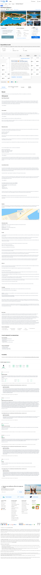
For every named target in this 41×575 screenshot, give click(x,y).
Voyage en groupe (3, 505)
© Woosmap (27, 219)
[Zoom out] (38, 210)
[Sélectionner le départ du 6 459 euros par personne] (37, 61)
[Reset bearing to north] (38, 212)
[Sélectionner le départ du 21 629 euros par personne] (3, 74)
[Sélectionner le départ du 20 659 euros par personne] (37, 69)
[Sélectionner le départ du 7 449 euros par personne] (3, 65)
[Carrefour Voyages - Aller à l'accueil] (4, 1)
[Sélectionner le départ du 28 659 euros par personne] (3, 78)
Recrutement (3, 504)
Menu (10, 1)
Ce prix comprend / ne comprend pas (13, 87)
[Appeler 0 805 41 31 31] (36, 504)
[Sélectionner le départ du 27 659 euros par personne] (37, 74)
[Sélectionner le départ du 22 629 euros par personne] (9, 74)
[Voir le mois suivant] (40, 56)
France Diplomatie (13, 501)
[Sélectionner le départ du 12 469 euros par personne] (32, 65)
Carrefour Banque (24, 505)
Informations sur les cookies (14, 517)
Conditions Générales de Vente (15, 504)
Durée (13, 48)
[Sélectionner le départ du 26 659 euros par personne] (32, 74)
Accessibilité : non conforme (14, 518)
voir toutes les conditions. (10, 527)
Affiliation (2, 501)
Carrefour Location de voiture (25, 504)
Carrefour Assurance (24, 508)
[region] (20, 68)
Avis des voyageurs (29, 87)
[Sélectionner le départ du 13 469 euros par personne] (37, 65)
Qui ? (23, 48)
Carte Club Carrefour (14, 511)
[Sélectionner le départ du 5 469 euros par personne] (32, 61)
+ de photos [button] (37, 23)
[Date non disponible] (9, 61)
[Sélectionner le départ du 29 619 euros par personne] (9, 78)
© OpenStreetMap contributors (35, 219)
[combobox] (7, 50)
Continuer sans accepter (25, 58)
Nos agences (33, 501)
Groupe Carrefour (24, 501)
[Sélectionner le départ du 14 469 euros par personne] (3, 69)
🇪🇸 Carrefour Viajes (3, 509)
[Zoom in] (38, 209)
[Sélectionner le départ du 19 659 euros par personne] (32, 69)
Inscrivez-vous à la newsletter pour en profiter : (7, 490)
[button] (13, 18)
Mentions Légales (13, 512)
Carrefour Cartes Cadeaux (25, 509)
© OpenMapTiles (30, 219)
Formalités (22, 87)
